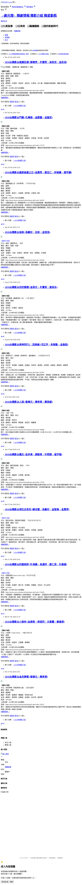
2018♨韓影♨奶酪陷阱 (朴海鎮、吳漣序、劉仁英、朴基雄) (36, 564)
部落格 (7, 37)
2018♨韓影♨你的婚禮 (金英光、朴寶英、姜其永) (31, 287)
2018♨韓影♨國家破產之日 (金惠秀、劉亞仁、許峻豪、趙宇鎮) (38, 172)
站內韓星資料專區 (63, 54)
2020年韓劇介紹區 (43, 54)
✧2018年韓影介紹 (19, 106)
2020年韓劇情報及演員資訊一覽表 (19, 54)
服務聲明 (60, 858)
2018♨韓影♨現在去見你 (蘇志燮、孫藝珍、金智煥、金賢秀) (37, 509)
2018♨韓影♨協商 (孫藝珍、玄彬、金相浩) (27, 232)
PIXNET (26, 858)
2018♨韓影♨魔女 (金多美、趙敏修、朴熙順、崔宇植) (33, 454)
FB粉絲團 (35, 50)
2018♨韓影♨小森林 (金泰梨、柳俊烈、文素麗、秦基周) (35, 621)
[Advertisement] (9, 825)
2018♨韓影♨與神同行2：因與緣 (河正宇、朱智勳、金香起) (36, 344)
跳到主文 (4, 21)
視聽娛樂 (17, 31)
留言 (16, 102)
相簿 (6, 35)
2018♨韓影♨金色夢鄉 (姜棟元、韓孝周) (26, 676)
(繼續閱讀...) (5, 98)
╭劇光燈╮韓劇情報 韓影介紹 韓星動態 (29, 15)
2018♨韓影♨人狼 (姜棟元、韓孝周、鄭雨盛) (29, 402)
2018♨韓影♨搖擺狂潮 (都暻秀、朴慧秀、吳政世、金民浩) (36, 62)
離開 (11, 882)
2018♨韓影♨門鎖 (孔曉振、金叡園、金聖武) (29, 117)
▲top (2, 109)
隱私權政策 (52, 858)
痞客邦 (12, 102)
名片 (6, 40)
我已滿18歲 (5, 882)
